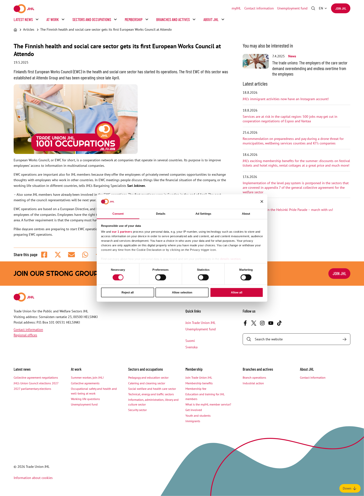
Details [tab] (160, 213)
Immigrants (192, 421)
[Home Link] (24, 8)
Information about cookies (33, 478)
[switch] (160, 277)
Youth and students (198, 415)
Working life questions (85, 399)
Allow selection (182, 292)
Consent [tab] (118, 213)
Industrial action (253, 383)
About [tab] (246, 213)
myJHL (236, 8)
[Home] (15, 29)
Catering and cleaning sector (146, 383)
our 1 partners (122, 231)
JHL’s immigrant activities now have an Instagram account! (286, 99)
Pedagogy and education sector (148, 377)
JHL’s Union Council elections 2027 (36, 383)
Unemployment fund (292, 8)
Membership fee (195, 389)
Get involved (193, 410)
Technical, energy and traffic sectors (151, 394)
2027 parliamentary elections (32, 389)
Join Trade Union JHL (200, 323)
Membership (134, 19)
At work (52, 19)
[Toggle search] (313, 8)
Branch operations (254, 377)
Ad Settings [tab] (203, 213)
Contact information (259, 8)
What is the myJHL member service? (208, 404)
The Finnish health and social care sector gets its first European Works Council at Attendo (106, 29)
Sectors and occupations (91, 19)
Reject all (128, 292)
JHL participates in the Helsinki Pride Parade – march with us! (288, 209)
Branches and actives (173, 19)
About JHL (211, 19)
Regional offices (25, 335)
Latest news (23, 19)
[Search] (344, 339)
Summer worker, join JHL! (87, 377)
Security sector (137, 410)
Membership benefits (199, 383)
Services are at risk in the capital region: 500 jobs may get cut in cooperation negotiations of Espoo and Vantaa (290, 118)
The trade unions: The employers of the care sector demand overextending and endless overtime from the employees (310, 68)
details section (230, 259)
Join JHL (340, 8)
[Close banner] (261, 201)
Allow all (236, 292)
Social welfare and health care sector (152, 389)
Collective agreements (85, 383)
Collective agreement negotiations (36, 377)
